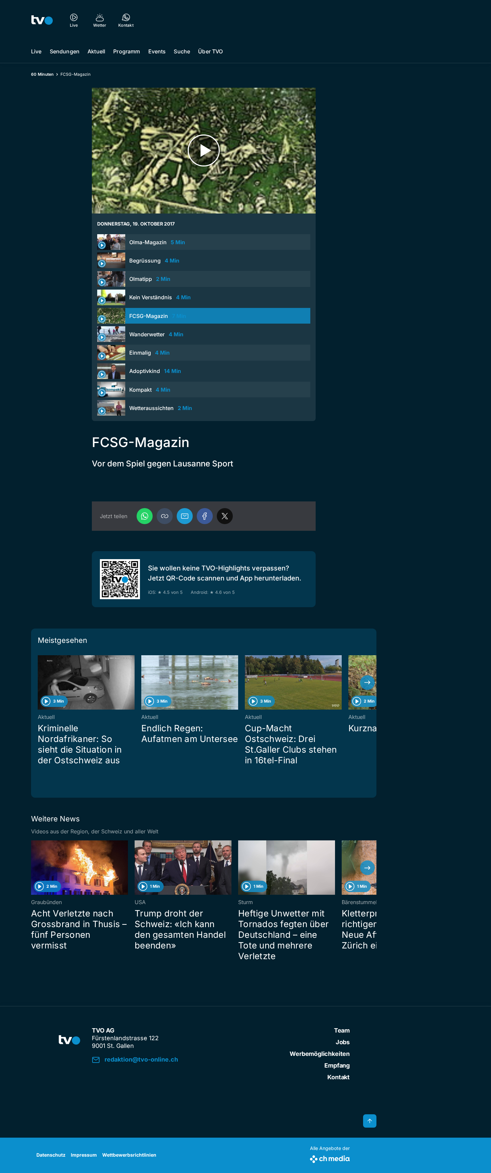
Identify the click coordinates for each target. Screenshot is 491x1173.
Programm (126, 51)
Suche (182, 51)
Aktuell (96, 51)
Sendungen (64, 51)
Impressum (84, 1155)
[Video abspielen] (204, 151)
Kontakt (338, 1077)
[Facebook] (205, 516)
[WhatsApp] (145, 516)
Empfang (337, 1065)
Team (342, 1030)
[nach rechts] (367, 682)
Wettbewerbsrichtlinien (129, 1155)
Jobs (343, 1042)
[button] (165, 516)
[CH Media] (330, 1157)
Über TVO (210, 51)
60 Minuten (42, 74)
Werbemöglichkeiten (320, 1053)
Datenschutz (50, 1155)
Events (157, 51)
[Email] (185, 516)
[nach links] (40, 682)
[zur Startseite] (42, 20)
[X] (225, 516)
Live (36, 51)
